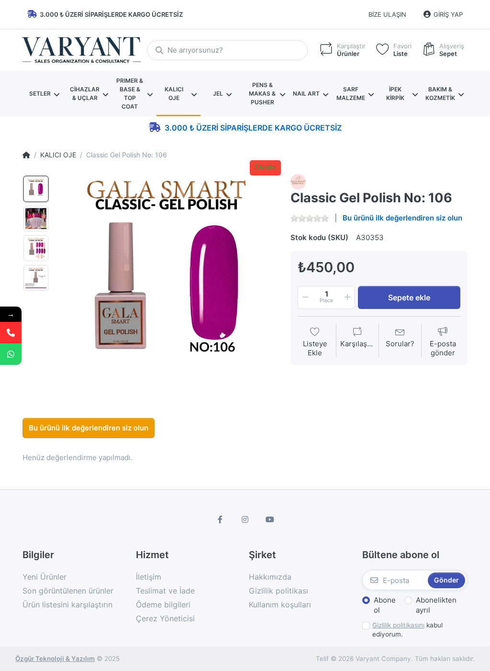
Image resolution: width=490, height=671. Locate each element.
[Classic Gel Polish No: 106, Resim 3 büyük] (35, 248)
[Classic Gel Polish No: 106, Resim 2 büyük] (35, 218)
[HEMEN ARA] (11, 332)
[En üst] (26, 155)
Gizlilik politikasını (398, 625)
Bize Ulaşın (387, 14)
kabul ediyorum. (407, 629)
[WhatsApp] (11, 354)
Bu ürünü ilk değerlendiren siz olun (402, 217)
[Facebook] (220, 519)
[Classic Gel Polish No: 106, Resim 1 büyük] (35, 189)
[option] (166, 283)
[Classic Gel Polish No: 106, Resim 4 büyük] (35, 278)
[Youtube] (269, 519)
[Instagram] (245, 519)
